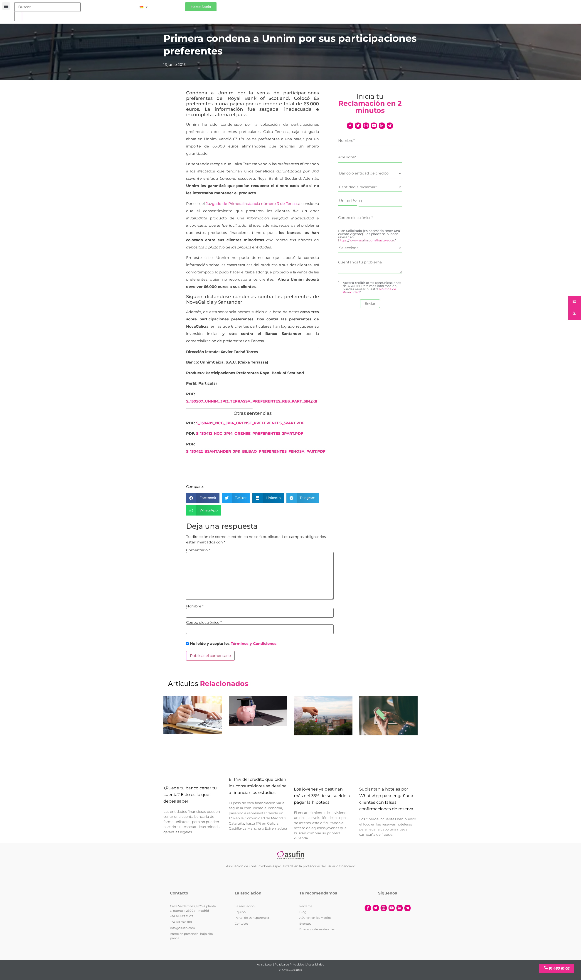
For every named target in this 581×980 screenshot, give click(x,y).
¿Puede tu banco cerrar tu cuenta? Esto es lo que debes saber (190, 795)
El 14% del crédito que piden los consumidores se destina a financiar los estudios (258, 786)
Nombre (195, 606)
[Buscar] (18, 16)
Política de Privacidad (289, 964)
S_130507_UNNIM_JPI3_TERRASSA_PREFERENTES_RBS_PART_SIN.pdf (251, 401)
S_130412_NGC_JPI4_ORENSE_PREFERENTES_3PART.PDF (249, 433)
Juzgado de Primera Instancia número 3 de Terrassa (253, 203)
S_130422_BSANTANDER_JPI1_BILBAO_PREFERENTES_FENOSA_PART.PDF (255, 451)
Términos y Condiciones (253, 643)
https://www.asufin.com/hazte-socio (366, 240)
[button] (6, 6)
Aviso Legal (264, 964)
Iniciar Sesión (169, 5)
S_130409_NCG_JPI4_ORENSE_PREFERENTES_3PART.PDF (250, 423)
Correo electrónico (204, 622)
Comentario (198, 550)
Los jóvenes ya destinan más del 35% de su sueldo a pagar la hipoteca (322, 796)
